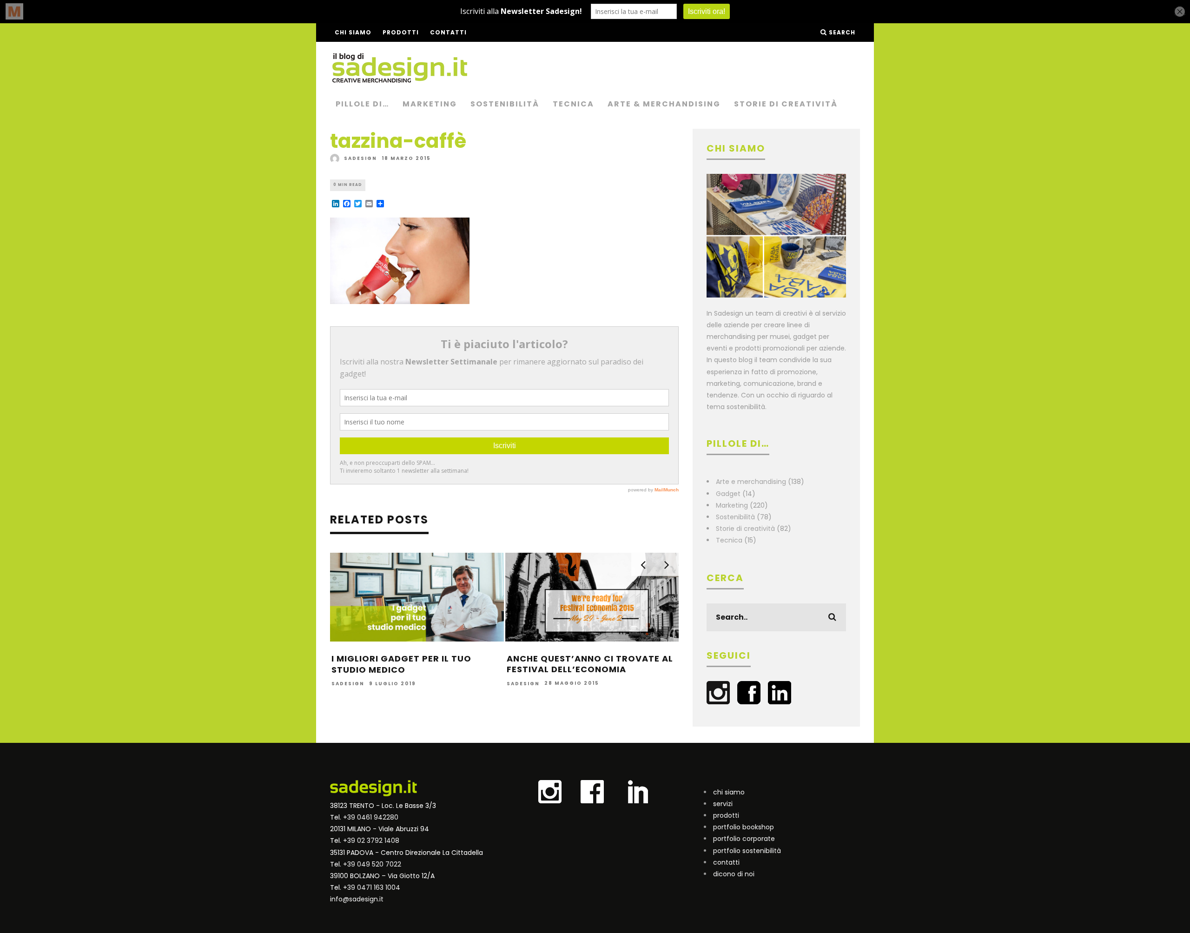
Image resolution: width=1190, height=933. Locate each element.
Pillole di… (362, 104)
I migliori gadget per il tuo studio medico (401, 664)
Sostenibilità (504, 104)
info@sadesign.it (356, 899)
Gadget (728, 493)
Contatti (448, 32)
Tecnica (573, 104)
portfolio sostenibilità (747, 850)
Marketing (430, 104)
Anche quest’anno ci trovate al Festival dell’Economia (590, 664)
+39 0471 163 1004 (371, 887)
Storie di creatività (786, 104)
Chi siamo (353, 32)
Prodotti (401, 32)
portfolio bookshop (743, 827)
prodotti (726, 815)
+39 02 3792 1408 (371, 840)
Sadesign (360, 158)
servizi (723, 803)
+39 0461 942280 (370, 817)
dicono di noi (733, 874)
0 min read (347, 184)
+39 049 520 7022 (372, 864)
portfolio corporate (744, 838)
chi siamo (729, 792)
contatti (726, 862)
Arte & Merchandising (664, 104)
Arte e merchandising (751, 481)
